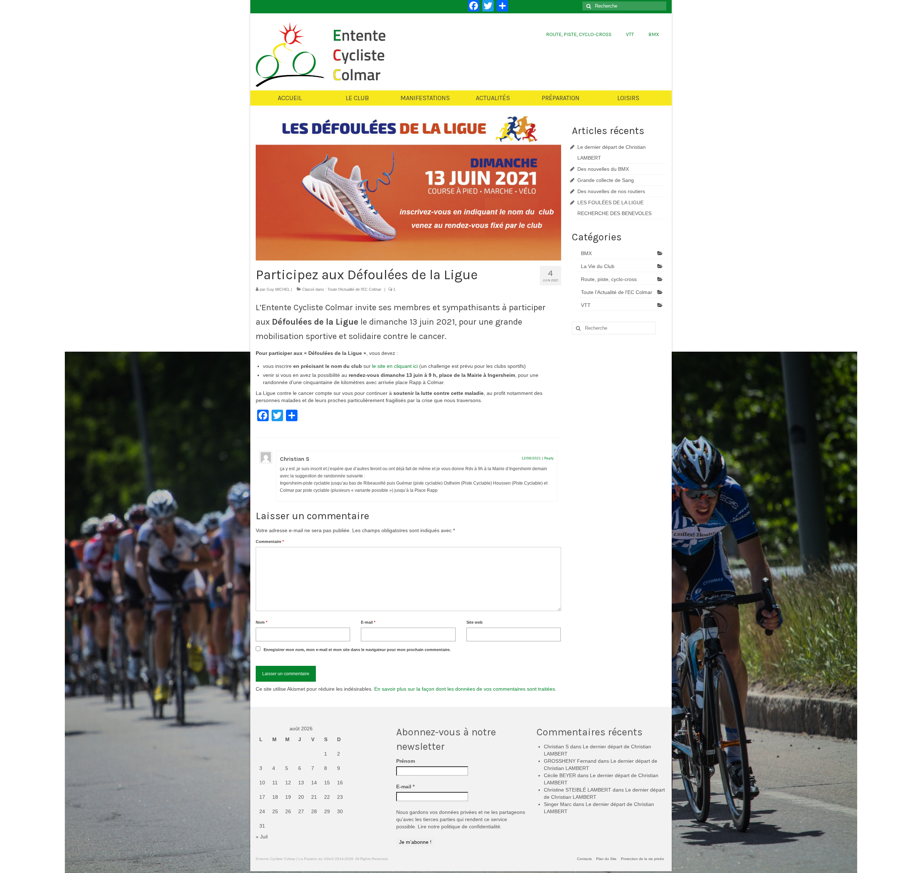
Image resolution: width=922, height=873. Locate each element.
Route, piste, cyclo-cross (609, 279)
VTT (586, 305)
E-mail (368, 622)
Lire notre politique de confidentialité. (460, 826)
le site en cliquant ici (395, 366)
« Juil (262, 836)
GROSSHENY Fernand (570, 761)
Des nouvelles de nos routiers (611, 191)
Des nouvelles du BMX (603, 169)
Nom (261, 622)
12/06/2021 (531, 458)
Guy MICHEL (278, 289)
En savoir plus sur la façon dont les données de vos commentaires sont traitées (464, 689)
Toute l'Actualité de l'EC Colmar (354, 289)
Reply (549, 458)
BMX (586, 253)
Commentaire (270, 541)
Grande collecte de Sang (605, 180)
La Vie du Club (597, 266)
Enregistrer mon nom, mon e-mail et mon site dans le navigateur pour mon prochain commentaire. (357, 649)
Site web (474, 622)
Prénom (405, 761)
